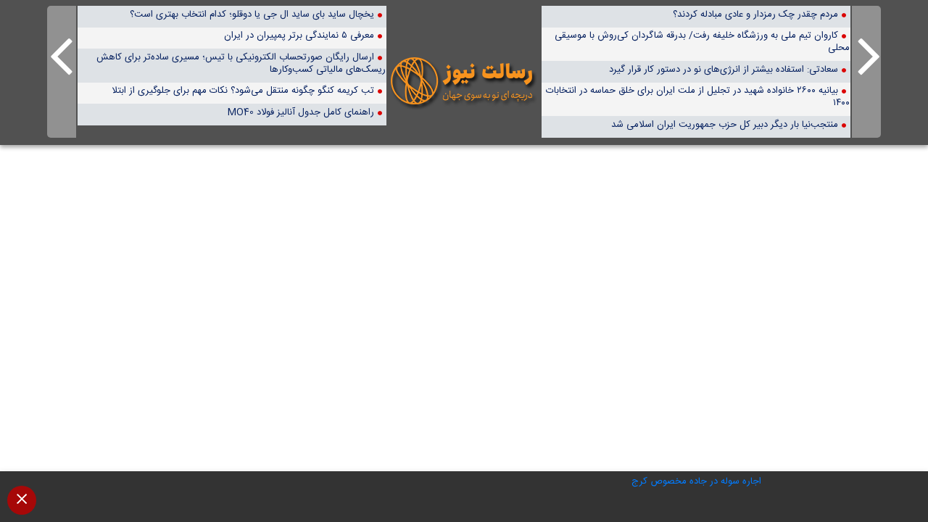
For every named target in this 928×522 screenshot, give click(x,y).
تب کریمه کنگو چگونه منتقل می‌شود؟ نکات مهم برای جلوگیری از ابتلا (243, 90)
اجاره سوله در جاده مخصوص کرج (696, 481)
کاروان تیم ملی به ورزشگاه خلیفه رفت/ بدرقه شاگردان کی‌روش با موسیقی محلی (702, 41)
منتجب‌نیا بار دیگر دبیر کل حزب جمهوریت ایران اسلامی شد (724, 124)
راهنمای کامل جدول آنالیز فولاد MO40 (301, 112)
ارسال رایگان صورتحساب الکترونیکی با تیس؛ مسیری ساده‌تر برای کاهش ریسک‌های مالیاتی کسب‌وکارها (241, 63)
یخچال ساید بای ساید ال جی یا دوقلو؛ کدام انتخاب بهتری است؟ (252, 14)
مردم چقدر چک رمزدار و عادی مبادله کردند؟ (755, 14)
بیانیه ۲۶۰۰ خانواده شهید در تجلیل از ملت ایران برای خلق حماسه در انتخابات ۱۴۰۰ (698, 96)
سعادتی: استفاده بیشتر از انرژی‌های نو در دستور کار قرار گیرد (723, 69)
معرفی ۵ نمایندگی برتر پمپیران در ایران (299, 35)
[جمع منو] (21, 500)
